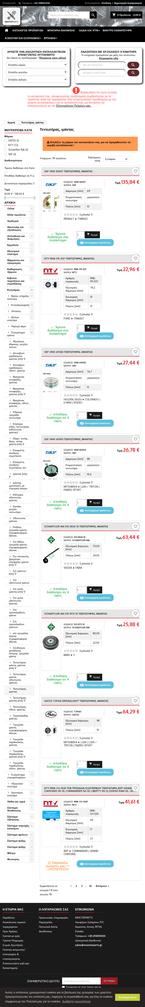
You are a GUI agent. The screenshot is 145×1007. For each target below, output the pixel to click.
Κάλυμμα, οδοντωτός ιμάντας (16, 497)
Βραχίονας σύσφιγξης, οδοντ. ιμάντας (19, 403)
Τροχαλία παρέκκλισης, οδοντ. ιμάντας (17, 765)
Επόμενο (103, 886)
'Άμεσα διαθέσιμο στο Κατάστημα (24, 167)
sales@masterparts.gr (88, 945)
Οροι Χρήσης (10, 931)
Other (10, 208)
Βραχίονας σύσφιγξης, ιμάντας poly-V (17, 391)
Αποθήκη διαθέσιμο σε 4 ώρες (23, 175)
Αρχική (9, 202)
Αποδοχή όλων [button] (127, 997)
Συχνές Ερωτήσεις (13, 945)
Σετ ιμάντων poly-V (17, 572)
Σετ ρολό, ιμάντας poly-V (17, 590)
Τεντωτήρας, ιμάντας (18, 690)
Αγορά (92, 234)
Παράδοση (8, 917)
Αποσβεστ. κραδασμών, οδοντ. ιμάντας (17, 367)
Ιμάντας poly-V (18, 475)
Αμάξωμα (13, 220)
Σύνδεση (106, 3)
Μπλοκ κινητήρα (13, 319)
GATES (13, 140)
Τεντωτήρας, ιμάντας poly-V (18, 699)
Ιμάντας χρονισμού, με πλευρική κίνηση (18, 485)
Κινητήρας (13, 289)
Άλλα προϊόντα (16, 214)
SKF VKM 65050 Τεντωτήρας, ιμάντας (68, 439)
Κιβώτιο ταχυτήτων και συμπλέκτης (15, 281)
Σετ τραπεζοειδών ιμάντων (16, 624)
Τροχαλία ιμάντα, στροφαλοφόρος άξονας (18, 729)
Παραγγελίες (46, 922)
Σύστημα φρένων (17, 834)
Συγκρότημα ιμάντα (16, 334)
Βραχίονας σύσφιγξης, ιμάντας (16, 379)
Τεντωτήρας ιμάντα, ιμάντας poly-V (17, 665)
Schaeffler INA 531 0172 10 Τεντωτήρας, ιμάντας (75, 613)
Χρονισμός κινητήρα (15, 794)
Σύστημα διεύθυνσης (14, 809)
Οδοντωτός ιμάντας (17, 519)
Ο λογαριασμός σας (53, 909)
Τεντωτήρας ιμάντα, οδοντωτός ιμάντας (17, 678)
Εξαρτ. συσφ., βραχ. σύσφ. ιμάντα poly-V (18, 441)
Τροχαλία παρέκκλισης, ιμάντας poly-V (17, 753)
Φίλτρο (11, 853)
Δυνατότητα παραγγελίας (20, 183)
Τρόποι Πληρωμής (13, 940)
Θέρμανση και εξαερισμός (15, 261)
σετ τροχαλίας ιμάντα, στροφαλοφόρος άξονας (18, 637)
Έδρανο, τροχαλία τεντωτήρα (15, 415)
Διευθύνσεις (45, 931)
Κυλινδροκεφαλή (20, 304)
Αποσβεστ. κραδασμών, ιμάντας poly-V (17, 356)
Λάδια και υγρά (88, 30)
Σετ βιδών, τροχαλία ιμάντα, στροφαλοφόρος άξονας (18, 546)
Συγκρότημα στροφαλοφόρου (16, 776)
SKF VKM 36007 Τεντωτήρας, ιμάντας (68, 171)
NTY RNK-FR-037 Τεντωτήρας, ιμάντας (69, 258)
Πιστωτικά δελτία (48, 926)
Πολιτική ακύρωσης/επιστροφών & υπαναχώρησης (14, 954)
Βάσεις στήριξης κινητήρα (18, 297)
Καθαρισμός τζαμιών (14, 270)
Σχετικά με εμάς (11, 935)
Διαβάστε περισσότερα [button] (76, 1001)
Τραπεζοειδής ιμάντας (18, 717)
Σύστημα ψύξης (16, 840)
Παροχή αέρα (18, 326)
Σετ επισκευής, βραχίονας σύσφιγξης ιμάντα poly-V (19, 560)
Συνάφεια (116, 159)
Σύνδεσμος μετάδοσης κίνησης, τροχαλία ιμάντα (19, 652)
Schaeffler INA (18, 149)
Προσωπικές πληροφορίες (53, 917)
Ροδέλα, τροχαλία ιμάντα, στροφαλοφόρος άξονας (18, 531)
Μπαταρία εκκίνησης (61, 30)
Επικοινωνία (9, 3)
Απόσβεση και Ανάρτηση (16, 237)
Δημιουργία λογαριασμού (128, 3)
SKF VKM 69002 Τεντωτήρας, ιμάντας (68, 351)
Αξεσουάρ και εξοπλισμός (22, 38)
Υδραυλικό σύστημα (15, 785)
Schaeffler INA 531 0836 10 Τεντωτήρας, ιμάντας (76, 526)
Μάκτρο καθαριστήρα (117, 30)
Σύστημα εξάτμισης (13, 818)
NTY (13, 145)
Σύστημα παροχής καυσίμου (18, 827)
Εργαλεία (50, 38)
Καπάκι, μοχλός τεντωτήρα (15, 509)
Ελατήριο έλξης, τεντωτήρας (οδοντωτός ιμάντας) (19, 428)
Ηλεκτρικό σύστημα (13, 252)
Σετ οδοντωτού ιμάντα (19, 581)
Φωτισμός (13, 859)
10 (90, 885)
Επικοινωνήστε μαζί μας (16, 963)
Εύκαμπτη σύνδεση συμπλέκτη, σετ (17, 464)
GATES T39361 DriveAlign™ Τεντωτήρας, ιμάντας (76, 700)
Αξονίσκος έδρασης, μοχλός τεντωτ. (18, 344)
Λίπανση (16, 311)
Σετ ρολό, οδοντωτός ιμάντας (16, 600)
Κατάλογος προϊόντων (28, 30)
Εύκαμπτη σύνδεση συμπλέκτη (16, 453)
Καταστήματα (10, 967)
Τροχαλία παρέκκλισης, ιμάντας (16, 742)
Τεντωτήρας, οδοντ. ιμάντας (18, 708)
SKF (12, 154)
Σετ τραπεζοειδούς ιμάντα (17, 612)
